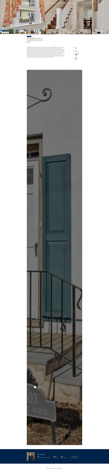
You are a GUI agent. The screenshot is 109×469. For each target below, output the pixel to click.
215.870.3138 (55, 457)
